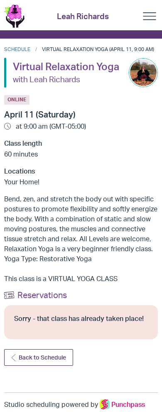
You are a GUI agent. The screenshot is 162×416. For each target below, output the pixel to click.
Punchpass (128, 404)
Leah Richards (83, 16)
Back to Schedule (42, 357)
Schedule (17, 49)
